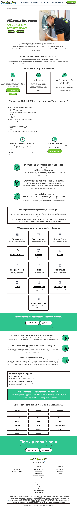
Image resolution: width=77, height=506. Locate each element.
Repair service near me (57, 2)
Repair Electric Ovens (38, 484)
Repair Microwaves (38, 492)
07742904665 (72, 2)
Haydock (52, 219)
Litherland (19, 221)
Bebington (14, 8)
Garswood (41, 219)
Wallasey (53, 221)
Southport (42, 221)
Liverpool (13, 219)
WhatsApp (21, 31)
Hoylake (61, 219)
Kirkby (64, 219)
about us (43, 2)
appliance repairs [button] (25, 2)
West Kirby (58, 221)
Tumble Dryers (39, 286)
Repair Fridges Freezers (38, 475)
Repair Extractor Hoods (38, 490)
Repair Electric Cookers (38, 488)
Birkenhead (24, 219)
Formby (37, 219)
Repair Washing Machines (38, 480)
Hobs (38, 270)
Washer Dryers (60, 286)
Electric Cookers (38, 239)
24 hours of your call (60, 49)
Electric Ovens (60, 239)
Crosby (32, 219)
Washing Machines (38, 303)
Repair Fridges (38, 473)
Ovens (17, 286)
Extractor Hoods (17, 254)
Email (60, 473)
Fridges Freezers (17, 270)
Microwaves (60, 270)
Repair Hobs (38, 486)
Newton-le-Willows (30, 221)
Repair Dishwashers (38, 479)
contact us (48, 2)
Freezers (38, 254)
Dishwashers (17, 239)
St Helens (48, 221)
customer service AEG (20, 381)
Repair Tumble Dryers (38, 469)
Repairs (9, 8)
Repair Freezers (38, 471)
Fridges (60, 254)
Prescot (37, 221)
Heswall (56, 219)
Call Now (12, 31)
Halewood (47, 219)
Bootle (29, 219)
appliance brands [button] (35, 2)
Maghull (24, 221)
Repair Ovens (38, 482)
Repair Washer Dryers (38, 477)
